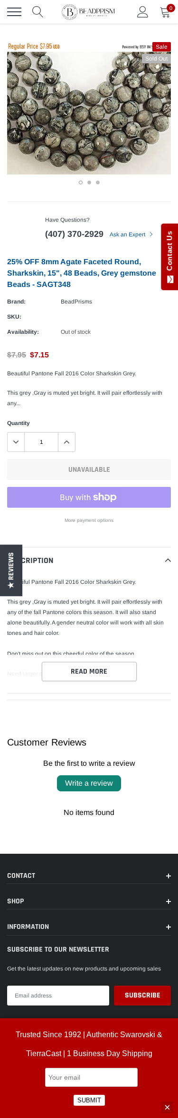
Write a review (89, 783)
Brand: (16, 301)
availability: (23, 332)
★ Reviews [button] (11, 570)
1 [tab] (81, 182)
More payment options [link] (89, 520)
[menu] (14, 12)
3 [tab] (98, 182)
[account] (143, 12)
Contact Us (169, 253)
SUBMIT (89, 1100)
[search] (38, 12)
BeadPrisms (76, 301)
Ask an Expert (128, 234)
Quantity (18, 423)
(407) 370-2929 (74, 234)
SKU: (14, 316)
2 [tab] (89, 182)
